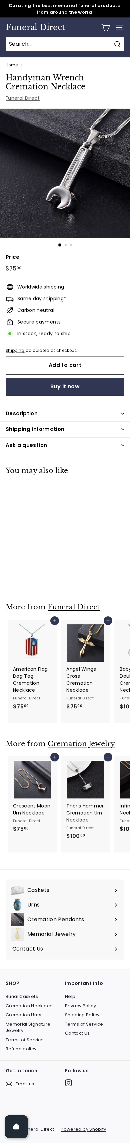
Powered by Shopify (83, 1129)
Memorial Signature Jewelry (28, 1027)
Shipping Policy (82, 1015)
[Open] (16, 1126)
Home (12, 65)
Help (70, 996)
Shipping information (35, 429)
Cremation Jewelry (81, 743)
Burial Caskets (22, 996)
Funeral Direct (35, 27)
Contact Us (77, 1033)
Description (22, 413)
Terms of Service (25, 1040)
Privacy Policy (80, 1006)
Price (13, 256)
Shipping (15, 350)
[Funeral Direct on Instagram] (68, 1082)
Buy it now (65, 386)
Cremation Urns (23, 1015)
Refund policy (21, 1049)
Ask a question (26, 445)
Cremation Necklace (29, 1006)
